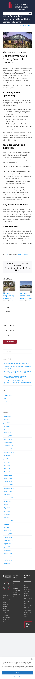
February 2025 (8, 475)
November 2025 (8, 445)
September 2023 (9, 488)
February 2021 (8, 534)
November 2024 (8, 485)
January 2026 (8, 439)
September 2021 (9, 521)
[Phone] (8, 588)
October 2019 (8, 560)
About (15, 592)
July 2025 (6, 459)
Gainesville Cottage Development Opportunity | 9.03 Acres (17, 367)
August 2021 (7, 524)
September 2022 (9, 498)
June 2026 (7, 423)
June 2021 (7, 527)
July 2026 (6, 419)
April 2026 (7, 429)
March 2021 (7, 530)
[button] (32, 659)
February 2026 (8, 436)
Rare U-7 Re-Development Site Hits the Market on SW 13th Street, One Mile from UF (17, 372)
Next (29, 25)
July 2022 (6, 504)
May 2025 (7, 465)
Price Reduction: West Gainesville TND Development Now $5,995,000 (15, 376)
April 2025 (7, 468)
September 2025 (9, 452)
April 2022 (7, 511)
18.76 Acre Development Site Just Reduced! (17, 363)
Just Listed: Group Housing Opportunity (8, 296)
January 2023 (8, 491)
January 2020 (8, 553)
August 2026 (7, 416)
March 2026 (7, 432)
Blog (5, 398)
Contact (15, 599)
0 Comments (26, 254)
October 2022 (8, 494)
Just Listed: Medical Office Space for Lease (26, 296)
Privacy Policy (22, 676)
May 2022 (7, 508)
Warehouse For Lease (10, 405)
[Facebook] (4, 583)
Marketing (16, 586)
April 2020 (7, 547)
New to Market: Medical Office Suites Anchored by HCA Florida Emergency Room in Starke (17, 382)
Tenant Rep (16, 590)
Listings (15, 588)
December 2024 (8, 481)
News (19, 254)
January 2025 (8, 478)
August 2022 (7, 501)
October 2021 (8, 517)
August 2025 (7, 455)
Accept (17, 672)
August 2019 (7, 563)
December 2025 (8, 442)
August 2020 (7, 543)
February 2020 (8, 550)
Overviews (16, 594)
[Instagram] (4, 588)
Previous (23, 25)
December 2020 (8, 537)
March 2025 (7, 472)
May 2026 (7, 426)
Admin (6, 254)
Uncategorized (8, 395)
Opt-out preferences (13, 676)
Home (15, 584)
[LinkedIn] (8, 583)
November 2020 (8, 540)
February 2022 (8, 514)
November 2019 (8, 557)
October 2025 (8, 449)
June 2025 (7, 462)
